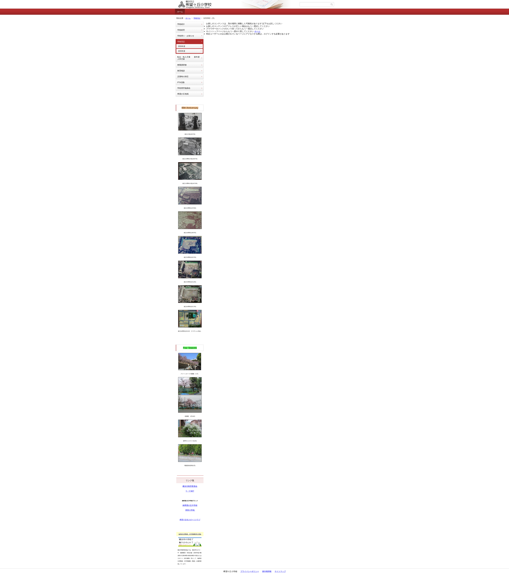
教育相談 (181, 71)
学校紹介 (181, 24)
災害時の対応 (182, 76)
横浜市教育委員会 (190, 486)
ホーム (180, 12)
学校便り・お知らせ (185, 36)
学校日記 (197, 18)
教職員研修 (182, 65)
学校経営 (181, 30)
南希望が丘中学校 (190, 505)
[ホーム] (238, 4)
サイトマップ (280, 571)
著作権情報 (266, 571)
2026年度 (181, 46)
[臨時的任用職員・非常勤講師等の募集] (189, 539)
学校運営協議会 (183, 88)
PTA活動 (181, 82)
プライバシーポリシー (249, 571)
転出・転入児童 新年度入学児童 (188, 58)
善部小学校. (190, 510)
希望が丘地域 (182, 94)
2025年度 (181, 51)
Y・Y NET (190, 491)
